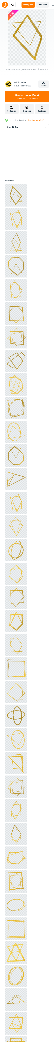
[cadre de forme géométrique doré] (16, 195)
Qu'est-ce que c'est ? (35, 120)
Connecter (42, 4)
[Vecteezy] (5, 5)
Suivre (43, 85)
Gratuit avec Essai (27, 96)
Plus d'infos (12, 127)
